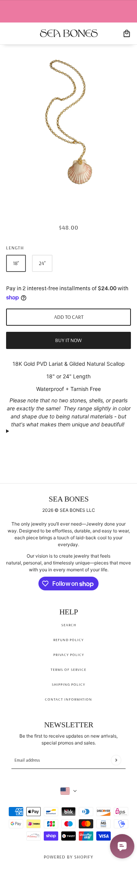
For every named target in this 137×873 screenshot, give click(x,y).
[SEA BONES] (69, 33)
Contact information (68, 699)
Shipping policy (68, 684)
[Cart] (127, 33)
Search (68, 624)
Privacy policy (68, 654)
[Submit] (116, 760)
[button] (68, 431)
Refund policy (68, 639)
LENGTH (15, 248)
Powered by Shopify (68, 857)
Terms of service (68, 669)
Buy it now (68, 340)
